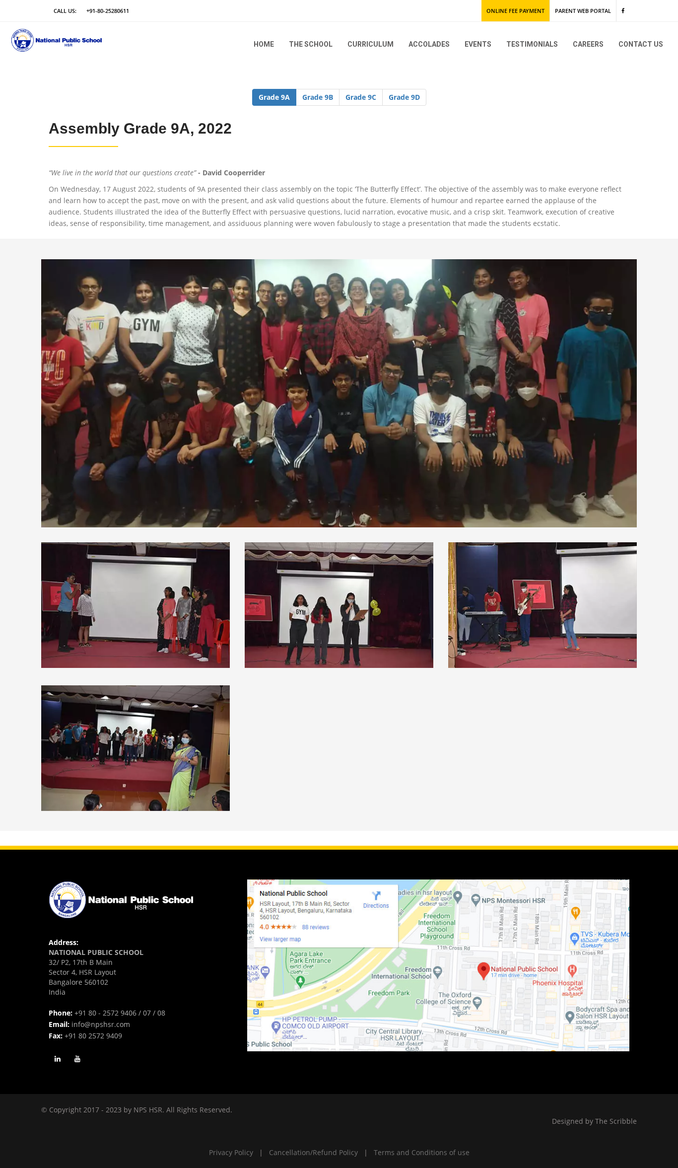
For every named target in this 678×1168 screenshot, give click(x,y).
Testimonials (532, 44)
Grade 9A (274, 97)
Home (264, 44)
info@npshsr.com (100, 1024)
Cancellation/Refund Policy (313, 1152)
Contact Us (640, 44)
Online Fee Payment (515, 10)
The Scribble (616, 1121)
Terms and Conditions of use (422, 1152)
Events (478, 44)
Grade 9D (404, 97)
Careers (588, 44)
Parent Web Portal (583, 10)
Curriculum (370, 44)
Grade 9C (360, 97)
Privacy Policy (231, 1152)
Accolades (429, 44)
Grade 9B (317, 97)
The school (311, 44)
